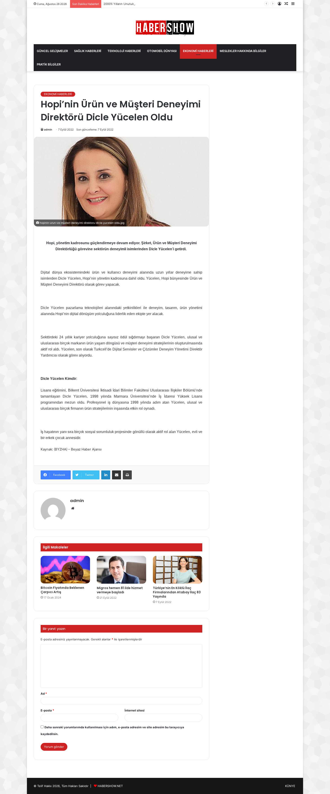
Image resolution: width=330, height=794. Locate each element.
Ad (44, 693)
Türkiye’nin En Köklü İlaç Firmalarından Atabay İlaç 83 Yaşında (177, 592)
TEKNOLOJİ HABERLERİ (124, 51)
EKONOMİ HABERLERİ (198, 51)
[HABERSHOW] (165, 27)
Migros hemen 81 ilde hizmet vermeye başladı (120, 590)
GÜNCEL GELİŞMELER (52, 51)
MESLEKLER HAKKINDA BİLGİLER (243, 51)
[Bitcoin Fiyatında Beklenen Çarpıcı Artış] (65, 569)
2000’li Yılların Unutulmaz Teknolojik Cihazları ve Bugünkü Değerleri (150, 4)
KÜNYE (290, 786)
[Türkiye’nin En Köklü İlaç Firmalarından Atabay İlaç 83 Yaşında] (177, 570)
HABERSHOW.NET (110, 786)
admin (48, 129)
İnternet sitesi (135, 710)
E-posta (47, 710)
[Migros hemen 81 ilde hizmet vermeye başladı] (121, 570)
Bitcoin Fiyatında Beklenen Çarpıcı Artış (62, 589)
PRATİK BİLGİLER (49, 64)
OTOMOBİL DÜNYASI (162, 51)
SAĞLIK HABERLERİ (87, 51)
